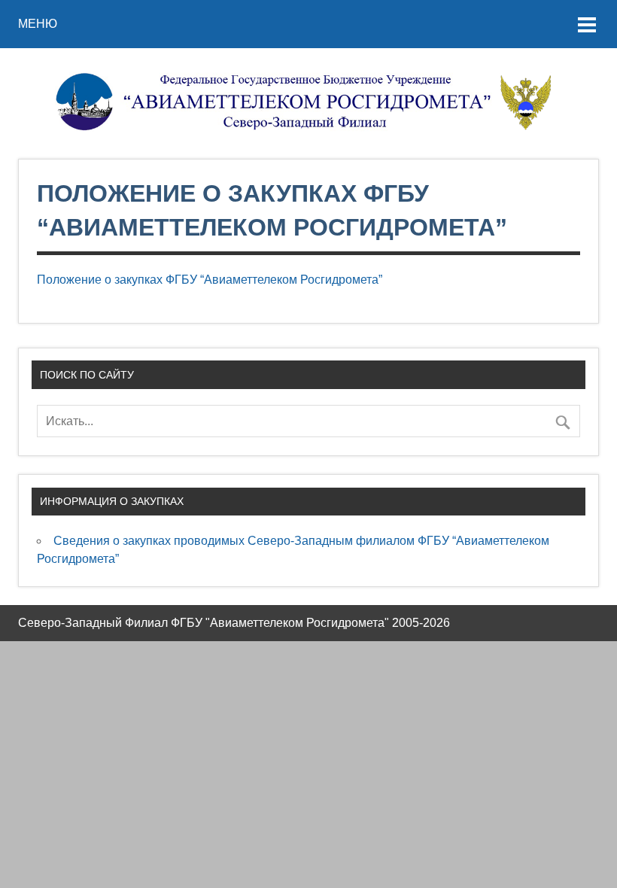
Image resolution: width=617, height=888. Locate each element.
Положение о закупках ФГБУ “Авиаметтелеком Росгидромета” (209, 279)
